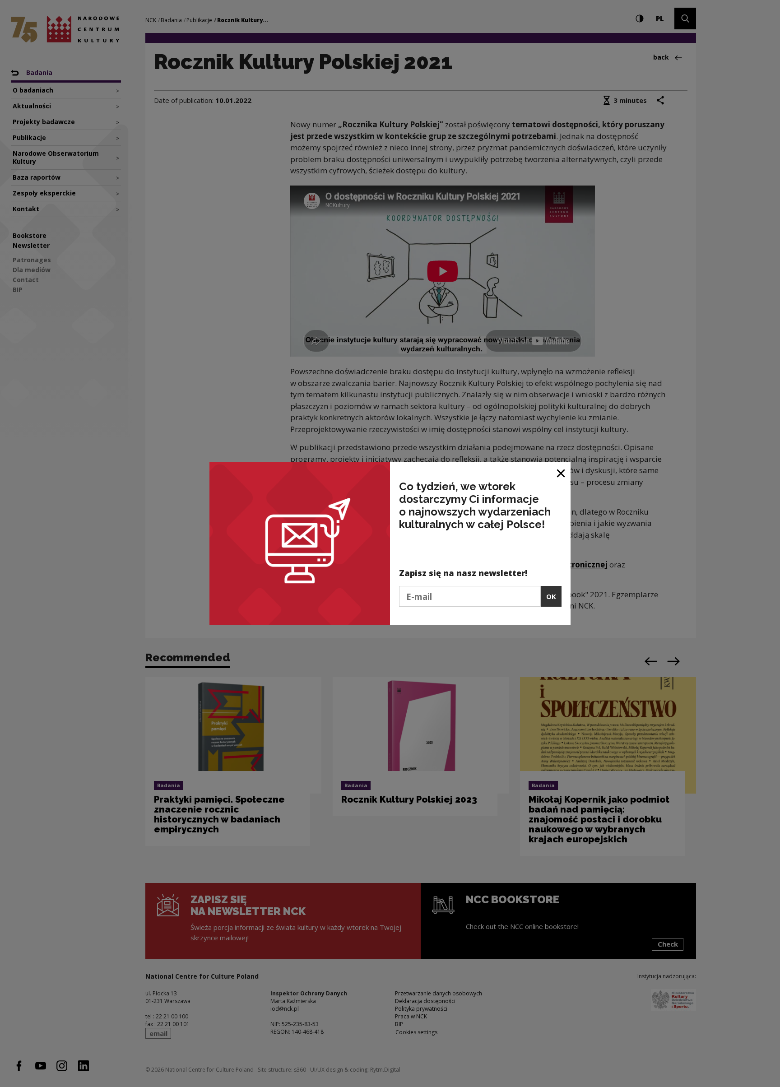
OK (551, 596)
